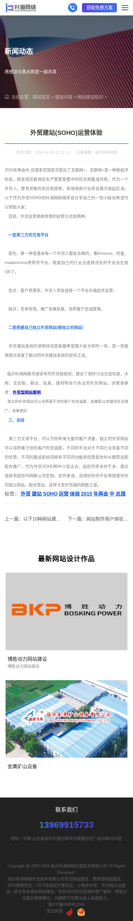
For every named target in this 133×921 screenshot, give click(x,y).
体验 (75, 493)
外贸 (26, 493)
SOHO (50, 493)
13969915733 (66, 825)
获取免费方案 (100, 7)
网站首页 (41, 96)
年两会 (100, 493)
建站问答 (63, 96)
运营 (64, 493)
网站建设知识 (90, 96)
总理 (121, 493)
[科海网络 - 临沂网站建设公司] (21, 7)
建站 (37, 493)
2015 (86, 493)
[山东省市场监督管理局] (81, 911)
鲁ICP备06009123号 (66, 904)
